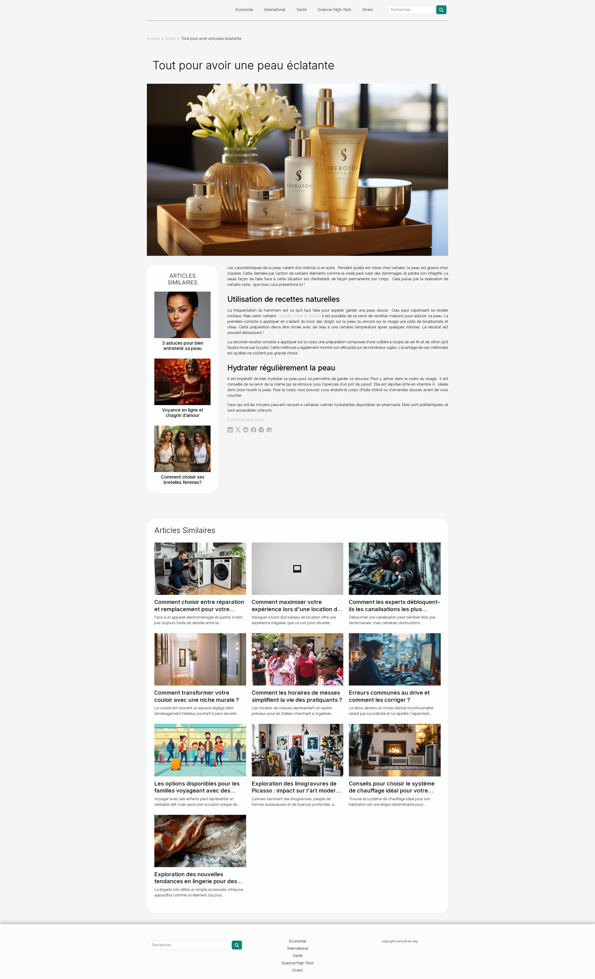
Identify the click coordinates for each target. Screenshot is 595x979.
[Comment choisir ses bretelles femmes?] (182, 448)
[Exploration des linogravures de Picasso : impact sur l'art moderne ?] (298, 750)
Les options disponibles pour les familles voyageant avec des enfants (197, 790)
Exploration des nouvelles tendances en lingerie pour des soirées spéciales (195, 881)
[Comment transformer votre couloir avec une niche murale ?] (200, 659)
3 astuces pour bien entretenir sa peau (182, 345)
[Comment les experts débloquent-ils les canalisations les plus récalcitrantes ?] (395, 568)
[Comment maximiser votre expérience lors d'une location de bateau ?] (298, 568)
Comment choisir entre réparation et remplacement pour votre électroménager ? (199, 609)
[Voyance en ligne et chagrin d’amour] (182, 381)
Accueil (153, 38)
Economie (244, 9)
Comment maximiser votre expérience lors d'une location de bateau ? (296, 609)
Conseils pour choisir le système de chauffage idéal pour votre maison (392, 790)
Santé (302, 9)
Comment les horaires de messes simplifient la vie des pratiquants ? (297, 696)
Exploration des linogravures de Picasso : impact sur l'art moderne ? (297, 790)
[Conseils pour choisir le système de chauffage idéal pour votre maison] (395, 750)
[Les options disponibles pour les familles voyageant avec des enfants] (200, 750)
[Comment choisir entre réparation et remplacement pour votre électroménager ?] (200, 568)
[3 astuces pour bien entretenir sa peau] (182, 314)
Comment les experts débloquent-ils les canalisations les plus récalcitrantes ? (394, 609)
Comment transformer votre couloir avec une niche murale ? (196, 696)
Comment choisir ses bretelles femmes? (182, 479)
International (274, 9)
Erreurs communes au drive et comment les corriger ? (389, 696)
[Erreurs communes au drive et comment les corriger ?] (395, 659)
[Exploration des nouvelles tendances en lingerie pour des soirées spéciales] (200, 840)
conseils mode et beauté (299, 316)
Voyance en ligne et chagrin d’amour (182, 412)
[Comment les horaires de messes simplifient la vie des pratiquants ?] (298, 659)
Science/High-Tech (334, 9)
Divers (367, 9)
